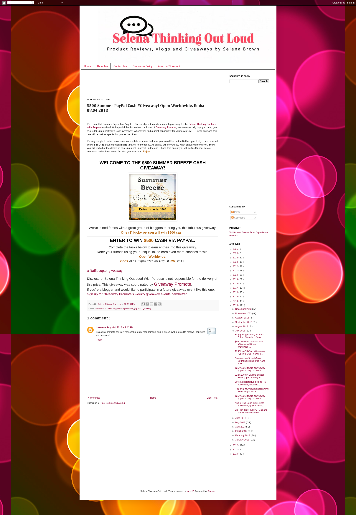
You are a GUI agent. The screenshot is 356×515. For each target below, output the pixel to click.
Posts (237, 212)
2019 (235, 279)
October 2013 (242, 317)
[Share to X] (151, 304)
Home (87, 66)
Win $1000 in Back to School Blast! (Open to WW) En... (249, 376)
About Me (102, 66)
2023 (235, 262)
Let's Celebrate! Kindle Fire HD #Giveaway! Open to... (250, 383)
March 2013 (241, 431)
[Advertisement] (154, 83)
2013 (235, 305)
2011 (235, 449)
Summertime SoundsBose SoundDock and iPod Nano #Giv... (250, 361)
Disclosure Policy (142, 66)
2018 (235, 283)
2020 (235, 275)
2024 (235, 257)
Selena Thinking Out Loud (110, 304)
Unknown (101, 327)
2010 (235, 454)
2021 (235, 270)
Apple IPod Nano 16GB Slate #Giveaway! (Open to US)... (250, 404)
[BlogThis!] (147, 304)
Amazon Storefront (169, 66)
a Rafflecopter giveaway (105, 271)
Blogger (211, 491)
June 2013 (241, 418)
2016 (235, 292)
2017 (235, 288)
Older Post (212, 398)
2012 (235, 445)
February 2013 (243, 435)
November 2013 (243, 313)
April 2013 (240, 426)
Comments (239, 218)
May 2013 (240, 422)
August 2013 (242, 326)
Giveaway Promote (166, 127)
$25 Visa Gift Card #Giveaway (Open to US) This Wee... (250, 352)
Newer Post (94, 398)
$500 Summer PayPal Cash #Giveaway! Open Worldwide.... (249, 344)
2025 (235, 253)
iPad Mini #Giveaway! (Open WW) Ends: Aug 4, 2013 (252, 390)
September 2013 (244, 322)
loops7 (190, 491)
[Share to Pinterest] (159, 304)
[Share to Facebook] (155, 304)
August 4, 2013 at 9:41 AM (120, 327)
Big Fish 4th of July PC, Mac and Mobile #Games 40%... (251, 411)
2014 (235, 301)
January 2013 (242, 439)
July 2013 (240, 330)
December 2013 (243, 309)
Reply (99, 340)
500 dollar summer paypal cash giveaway (114, 308)
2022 (235, 266)
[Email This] (143, 304)
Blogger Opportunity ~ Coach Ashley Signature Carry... (249, 336)
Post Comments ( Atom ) (113, 403)
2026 (235, 249)
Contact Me (120, 66)
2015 (235, 296)
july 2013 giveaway (142, 308)
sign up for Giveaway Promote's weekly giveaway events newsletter (137, 294)
